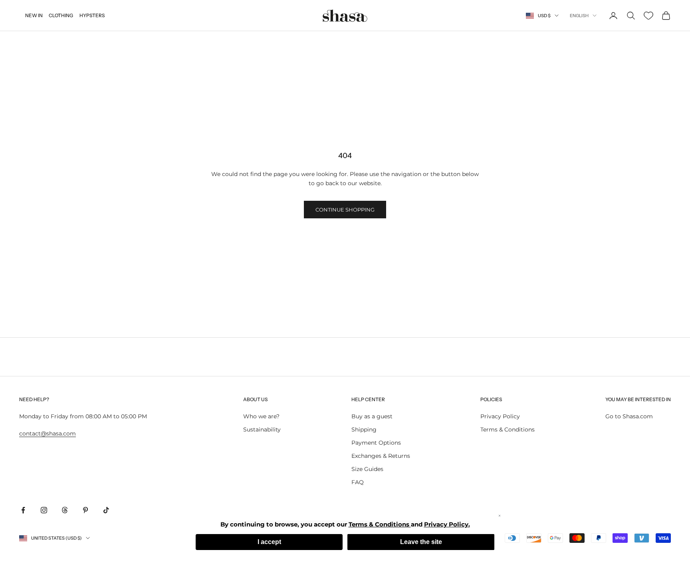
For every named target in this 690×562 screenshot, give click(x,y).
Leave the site (421, 541)
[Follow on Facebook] (23, 510)
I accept (269, 541)
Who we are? (261, 416)
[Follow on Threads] (65, 510)
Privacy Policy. (447, 524)
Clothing (61, 15)
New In (34, 15)
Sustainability (262, 429)
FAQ (357, 482)
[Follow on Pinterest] (85, 510)
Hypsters (92, 15)
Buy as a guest (372, 416)
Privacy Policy (500, 416)
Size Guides (367, 469)
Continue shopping (345, 209)
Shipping (364, 429)
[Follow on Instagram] (44, 510)
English (579, 15)
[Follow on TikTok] (106, 510)
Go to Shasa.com (629, 416)
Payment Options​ (376, 442)
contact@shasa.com (47, 433)
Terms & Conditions (507, 429)
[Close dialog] (500, 516)
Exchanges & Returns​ (380, 455)
